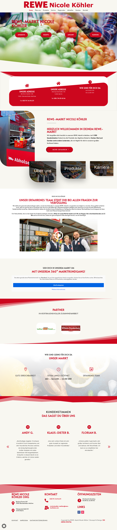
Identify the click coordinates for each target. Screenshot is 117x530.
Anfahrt (71, 35)
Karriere (78, 10)
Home (31, 10)
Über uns (38, 10)
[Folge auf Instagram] (82, 512)
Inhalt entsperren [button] (58, 285)
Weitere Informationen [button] (58, 289)
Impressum (24, 520)
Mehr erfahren (60, 149)
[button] (109, 446)
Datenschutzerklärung (38, 520)
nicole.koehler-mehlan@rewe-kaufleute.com (59, 507)
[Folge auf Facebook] (79, 512)
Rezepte (46, 35)
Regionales (61, 10)
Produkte (46, 10)
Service (53, 10)
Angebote (21, 35)
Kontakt (85, 10)
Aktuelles (70, 10)
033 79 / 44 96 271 (55, 499)
